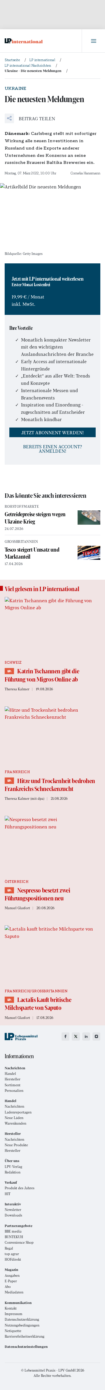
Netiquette (13, 1330)
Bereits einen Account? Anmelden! (52, 448)
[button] (30, 118)
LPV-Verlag (13, 1166)
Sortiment (12, 1085)
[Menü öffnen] (93, 41)
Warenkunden (15, 1123)
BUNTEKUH (14, 1236)
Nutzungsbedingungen (22, 1325)
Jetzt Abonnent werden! (52, 432)
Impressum (13, 1313)
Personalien (14, 1090)
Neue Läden (14, 1117)
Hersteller (12, 1079)
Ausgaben (12, 1275)
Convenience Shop (19, 1242)
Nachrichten (14, 1106)
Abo (8, 1286)
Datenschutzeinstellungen (26, 1346)
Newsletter (13, 1209)
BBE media (13, 1231)
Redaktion (12, 1172)
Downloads (13, 1215)
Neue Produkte (16, 1145)
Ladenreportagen (18, 1112)
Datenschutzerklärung (22, 1319)
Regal (9, 1248)
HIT (7, 1193)
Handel (10, 1073)
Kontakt (11, 1308)
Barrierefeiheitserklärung (24, 1336)
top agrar (12, 1253)
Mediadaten (14, 1292)
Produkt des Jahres (19, 1188)
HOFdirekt (13, 1259)
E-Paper (11, 1281)
